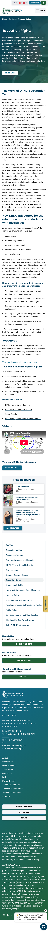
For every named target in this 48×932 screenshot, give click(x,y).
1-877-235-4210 (28, 734)
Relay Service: (14, 740)
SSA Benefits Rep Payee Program (20, 620)
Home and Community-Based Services (23, 590)
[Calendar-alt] (4, 915)
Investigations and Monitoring (19, 600)
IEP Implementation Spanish (17, 405)
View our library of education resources (19, 362)
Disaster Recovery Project (17, 575)
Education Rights (13, 580)
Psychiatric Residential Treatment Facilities (25, 605)
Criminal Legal (12, 570)
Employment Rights (14, 585)
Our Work (12, 19)
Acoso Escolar (11, 414)
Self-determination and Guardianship (22, 615)
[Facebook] (7, 915)
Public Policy (11, 610)
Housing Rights (12, 595)
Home (4, 19)
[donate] (43, 3)
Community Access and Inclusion (20, 560)
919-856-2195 (14, 731)
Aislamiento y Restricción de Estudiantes (23, 418)
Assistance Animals (14, 555)
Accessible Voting (14, 550)
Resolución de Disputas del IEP (18, 409)
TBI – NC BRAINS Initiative (17, 625)
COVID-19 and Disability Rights (19, 565)
